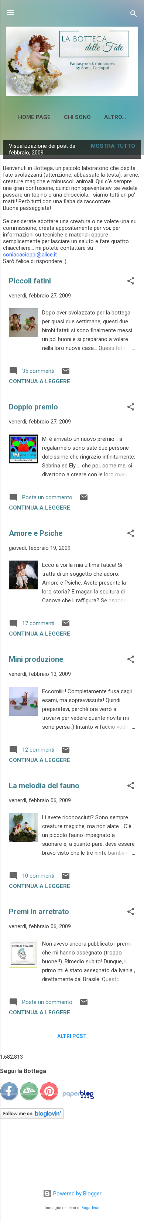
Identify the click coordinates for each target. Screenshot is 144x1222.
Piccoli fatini (30, 280)
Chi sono (77, 117)
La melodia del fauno (44, 785)
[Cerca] (133, 15)
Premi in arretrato (39, 911)
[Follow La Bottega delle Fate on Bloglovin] (32, 1117)
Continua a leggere (39, 381)
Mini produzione (36, 659)
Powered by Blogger (77, 1193)
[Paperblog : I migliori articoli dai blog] (78, 1099)
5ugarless (90, 1207)
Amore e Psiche (35, 533)
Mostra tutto (113, 146)
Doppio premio (33, 406)
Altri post (72, 1036)
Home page (34, 117)
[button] (130, 282)
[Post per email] (65, 373)
